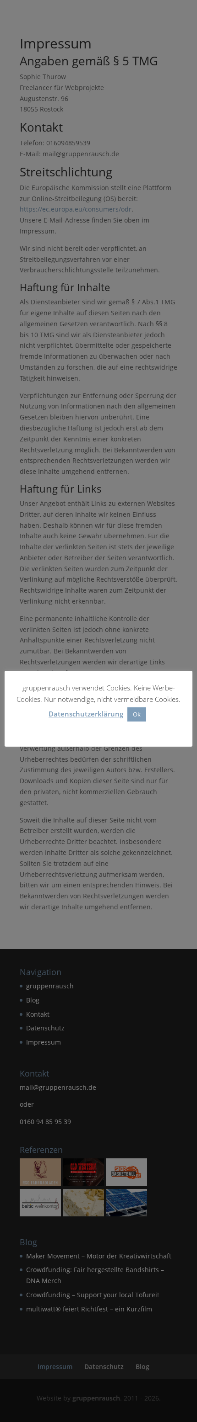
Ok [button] (137, 714)
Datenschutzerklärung (86, 713)
